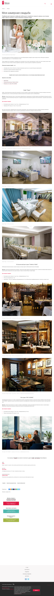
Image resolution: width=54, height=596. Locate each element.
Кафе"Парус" (6, 80)
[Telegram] (19, 489)
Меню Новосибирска (5, 587)
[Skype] (18, 489)
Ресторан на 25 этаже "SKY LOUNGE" (10, 83)
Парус (3, 463)
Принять (36, 590)
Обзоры (8, 8)
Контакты (27, 569)
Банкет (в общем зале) (21, 483)
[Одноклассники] (10, 489)
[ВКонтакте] (9, 489)
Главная (3, 8)
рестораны (37, 457)
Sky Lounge (4, 469)
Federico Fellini (5, 475)
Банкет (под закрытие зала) (11, 483)
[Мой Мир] (12, 489)
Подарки (27, 571)
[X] (13, 489)
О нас (27, 567)
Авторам (27, 576)
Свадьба (15, 457)
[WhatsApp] (16, 489)
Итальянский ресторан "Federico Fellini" (11, 82)
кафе (33, 457)
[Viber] (15, 489)
